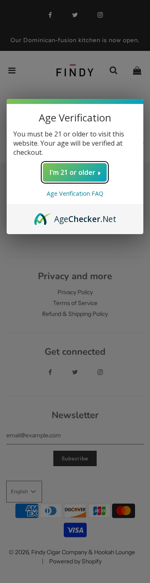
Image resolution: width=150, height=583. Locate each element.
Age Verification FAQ (75, 193)
